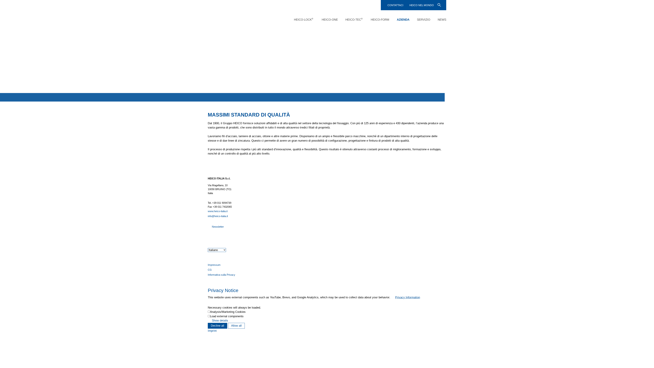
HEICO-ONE (330, 19)
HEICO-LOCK (303, 19)
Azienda (403, 19)
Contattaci (395, 5)
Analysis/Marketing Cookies (228, 311)
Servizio (423, 19)
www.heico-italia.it (218, 211)
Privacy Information (407, 297)
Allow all (236, 325)
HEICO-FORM (380, 19)
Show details (220, 320)
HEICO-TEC (354, 19)
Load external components (227, 316)
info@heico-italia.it (218, 216)
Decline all (217, 325)
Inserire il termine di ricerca (439, 4)
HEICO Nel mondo (421, 5)
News (442, 19)
